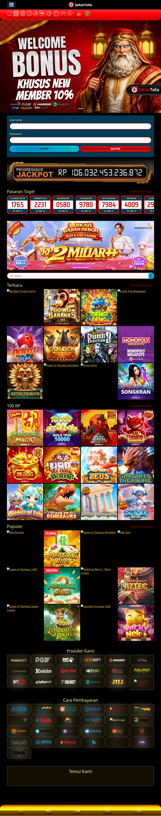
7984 (86, 204)
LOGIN (44, 148)
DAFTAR (115, 149)
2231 (17, 204)
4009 (109, 204)
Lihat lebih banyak (141, 191)
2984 (132, 204)
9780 (63, 204)
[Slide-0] (80, 108)
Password (15, 134)
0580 (40, 204)
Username (16, 120)
